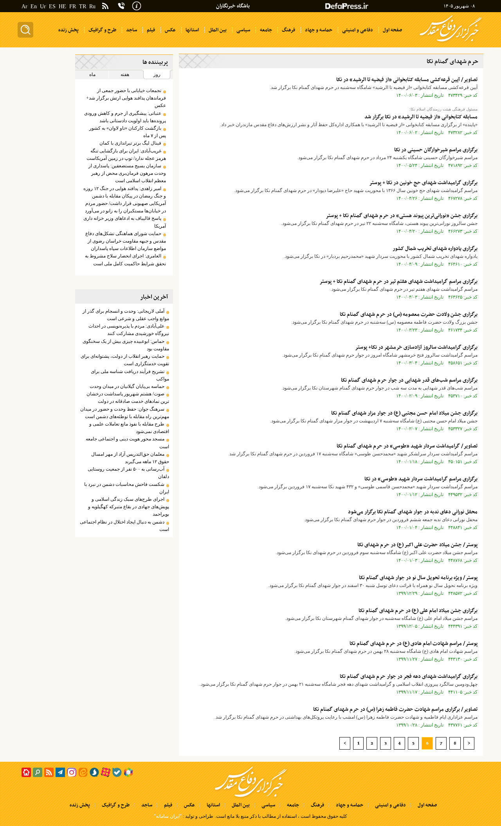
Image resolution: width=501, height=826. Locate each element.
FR (72, 6)
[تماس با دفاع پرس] (121, 5)
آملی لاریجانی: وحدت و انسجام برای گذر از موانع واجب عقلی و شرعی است (126, 314)
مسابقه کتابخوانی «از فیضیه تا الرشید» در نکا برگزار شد (421, 116)
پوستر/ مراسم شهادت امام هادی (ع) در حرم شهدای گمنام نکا (414, 643)
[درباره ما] (136, 5)
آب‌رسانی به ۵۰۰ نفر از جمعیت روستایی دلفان (128, 472)
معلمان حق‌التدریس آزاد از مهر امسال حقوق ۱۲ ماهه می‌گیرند (130, 457)
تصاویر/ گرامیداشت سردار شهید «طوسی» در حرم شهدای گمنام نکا (407, 446)
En (34, 6)
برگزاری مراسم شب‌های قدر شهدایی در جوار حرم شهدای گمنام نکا (409, 380)
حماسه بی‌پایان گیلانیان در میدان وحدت (127, 386)
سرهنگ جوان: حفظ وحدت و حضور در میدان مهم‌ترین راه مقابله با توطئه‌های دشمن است (124, 412)
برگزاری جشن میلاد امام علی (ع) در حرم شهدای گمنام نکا (418, 610)
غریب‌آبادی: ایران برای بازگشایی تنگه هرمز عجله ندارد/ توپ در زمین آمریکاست (126, 154)
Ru (92, 6)
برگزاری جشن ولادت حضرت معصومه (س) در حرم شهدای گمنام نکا (409, 314)
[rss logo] (105, 6)
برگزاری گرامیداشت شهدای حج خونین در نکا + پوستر (423, 182)
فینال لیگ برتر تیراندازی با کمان (130, 143)
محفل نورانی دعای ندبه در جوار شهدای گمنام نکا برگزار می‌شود (413, 511)
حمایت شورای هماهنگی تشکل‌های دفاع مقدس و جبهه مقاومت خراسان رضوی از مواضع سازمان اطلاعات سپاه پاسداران (125, 241)
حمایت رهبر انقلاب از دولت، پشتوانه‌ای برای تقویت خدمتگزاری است (125, 359)
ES (52, 6)
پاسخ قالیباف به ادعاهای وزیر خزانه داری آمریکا (124, 222)
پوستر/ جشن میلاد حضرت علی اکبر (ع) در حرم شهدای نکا (417, 544)
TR (82, 6)
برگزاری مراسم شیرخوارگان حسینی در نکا (436, 149)
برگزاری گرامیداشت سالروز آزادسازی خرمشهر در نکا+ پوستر (416, 347)
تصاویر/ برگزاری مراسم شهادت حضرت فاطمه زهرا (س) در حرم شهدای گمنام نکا (395, 709)
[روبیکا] (128, 772)
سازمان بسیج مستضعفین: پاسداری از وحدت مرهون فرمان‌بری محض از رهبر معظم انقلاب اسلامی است (127, 173)
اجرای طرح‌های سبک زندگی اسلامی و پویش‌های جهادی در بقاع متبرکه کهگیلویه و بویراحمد (128, 506)
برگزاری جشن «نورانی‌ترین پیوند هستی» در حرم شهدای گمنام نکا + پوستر (402, 215)
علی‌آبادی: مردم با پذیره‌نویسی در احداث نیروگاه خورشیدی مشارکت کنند (128, 329)
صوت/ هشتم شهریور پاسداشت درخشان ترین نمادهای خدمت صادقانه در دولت (128, 397)
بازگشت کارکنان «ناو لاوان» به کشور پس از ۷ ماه (127, 131)
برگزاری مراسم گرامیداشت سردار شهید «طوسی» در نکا (421, 479)
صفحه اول (427, 805)
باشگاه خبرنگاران (233, 6)
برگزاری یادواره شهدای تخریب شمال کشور (435, 248)
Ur (43, 6)
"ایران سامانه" (168, 816)
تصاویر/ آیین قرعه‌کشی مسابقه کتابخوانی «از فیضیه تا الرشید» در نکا (407, 79)
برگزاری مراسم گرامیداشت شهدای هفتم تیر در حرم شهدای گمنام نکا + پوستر (398, 281)
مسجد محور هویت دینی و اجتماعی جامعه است (127, 442)
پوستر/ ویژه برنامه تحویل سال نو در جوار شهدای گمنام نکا (418, 577)
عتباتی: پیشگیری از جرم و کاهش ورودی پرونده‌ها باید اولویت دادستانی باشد (125, 116)
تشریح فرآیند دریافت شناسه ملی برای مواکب (130, 375)
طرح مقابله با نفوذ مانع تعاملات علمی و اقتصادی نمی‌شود (129, 427)
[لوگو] (450, 42)
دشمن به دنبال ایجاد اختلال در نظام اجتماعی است (124, 525)
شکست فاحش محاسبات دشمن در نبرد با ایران (126, 488)
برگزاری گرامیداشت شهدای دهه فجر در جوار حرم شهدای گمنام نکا (409, 676)
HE (62, 6)
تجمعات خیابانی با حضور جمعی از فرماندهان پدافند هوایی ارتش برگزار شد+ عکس (126, 98)
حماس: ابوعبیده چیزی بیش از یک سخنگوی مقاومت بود (126, 345)
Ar (24, 6)
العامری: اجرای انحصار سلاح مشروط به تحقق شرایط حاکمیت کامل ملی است (125, 259)
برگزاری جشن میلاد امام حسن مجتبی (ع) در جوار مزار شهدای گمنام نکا (404, 413)
